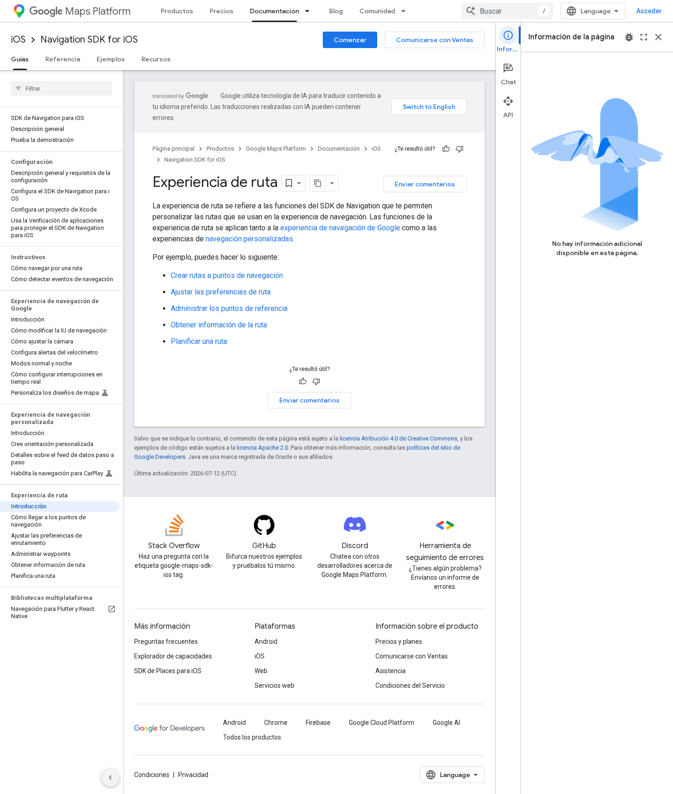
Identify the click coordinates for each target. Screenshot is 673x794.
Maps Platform (97, 11)
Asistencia (390, 670)
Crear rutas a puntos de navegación (227, 275)
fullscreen (643, 37)
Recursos (156, 59)
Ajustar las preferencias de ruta (221, 292)
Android (266, 641)
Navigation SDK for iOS (89, 39)
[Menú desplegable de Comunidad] (406, 11)
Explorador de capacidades (173, 656)
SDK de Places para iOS (167, 670)
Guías (20, 59)
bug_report (629, 37)
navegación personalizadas (249, 238)
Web (261, 670)
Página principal (173, 148)
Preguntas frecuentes (166, 641)
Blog (336, 11)
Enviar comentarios (425, 184)
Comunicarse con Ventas (434, 40)
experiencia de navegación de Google (340, 227)
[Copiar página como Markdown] (317, 183)
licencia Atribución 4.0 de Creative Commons (398, 438)
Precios (221, 11)
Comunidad (377, 11)
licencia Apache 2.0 (262, 447)
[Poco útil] (460, 149)
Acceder (649, 11)
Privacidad (193, 774)
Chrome (276, 722)
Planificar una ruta (199, 341)
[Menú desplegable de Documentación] (310, 11)
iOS (18, 39)
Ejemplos (111, 59)
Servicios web (274, 685)
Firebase (318, 722)
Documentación (274, 11)
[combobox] (507, 11)
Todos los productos (252, 737)
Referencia (62, 59)
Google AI (446, 722)
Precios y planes (398, 641)
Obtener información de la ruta (219, 325)
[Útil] (446, 149)
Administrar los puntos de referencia (229, 308)
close (658, 37)
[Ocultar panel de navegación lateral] (110, 777)
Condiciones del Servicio (410, 685)
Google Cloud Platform (381, 722)
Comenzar (350, 40)
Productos (177, 11)
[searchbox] (61, 88)
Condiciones (151, 774)
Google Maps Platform (276, 148)
